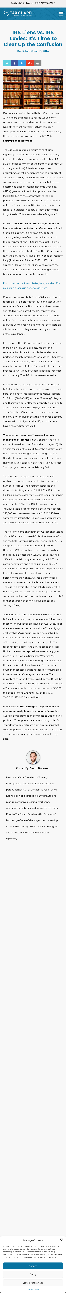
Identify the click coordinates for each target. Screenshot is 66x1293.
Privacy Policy (33, 1289)
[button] (61, 1240)
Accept (33, 1265)
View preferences (33, 1282)
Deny (33, 1274)
